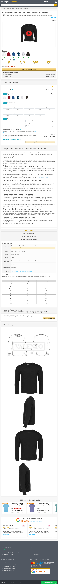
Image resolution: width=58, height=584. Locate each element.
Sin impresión (29, 121)
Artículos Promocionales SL (16, 582)
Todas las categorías (9, 570)
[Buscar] (55, 5)
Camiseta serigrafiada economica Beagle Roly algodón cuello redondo (17, 505)
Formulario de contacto (9, 568)
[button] (14, 60)
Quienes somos (37, 547)
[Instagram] (12, 554)
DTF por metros (37, 552)
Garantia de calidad (37, 550)
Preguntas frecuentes (9, 562)
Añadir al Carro (40, 142)
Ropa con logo (15, 271)
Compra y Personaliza (29, 69)
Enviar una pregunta (49, 318)
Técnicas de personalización (11, 564)
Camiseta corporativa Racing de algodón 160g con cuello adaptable (43, 505)
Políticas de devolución (9, 566)
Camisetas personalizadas (26, 271)
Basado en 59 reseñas (40, 572)
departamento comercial (44, 177)
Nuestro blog (36, 554)
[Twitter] (5, 554)
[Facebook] (9, 554)
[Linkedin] (7, 554)
